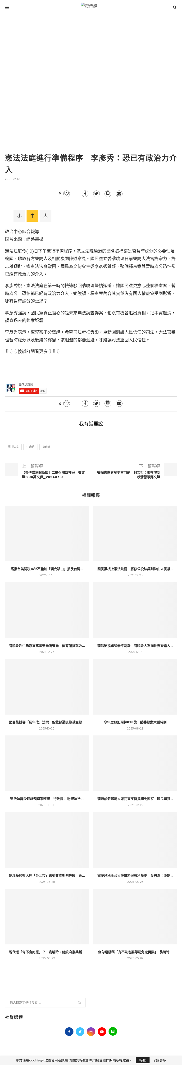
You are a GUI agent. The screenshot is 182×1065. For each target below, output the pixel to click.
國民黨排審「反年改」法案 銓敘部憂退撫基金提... (47, 722)
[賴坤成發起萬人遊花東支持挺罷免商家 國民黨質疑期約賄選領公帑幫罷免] (135, 763)
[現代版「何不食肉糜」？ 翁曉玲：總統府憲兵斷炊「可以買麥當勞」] (47, 916)
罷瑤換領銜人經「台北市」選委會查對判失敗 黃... (47, 875)
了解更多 (159, 1060)
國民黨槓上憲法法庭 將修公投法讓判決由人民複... (135, 568)
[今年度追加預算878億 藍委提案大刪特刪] (135, 687)
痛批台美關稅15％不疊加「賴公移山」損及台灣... (47, 568)
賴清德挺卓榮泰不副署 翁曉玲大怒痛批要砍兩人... (135, 645)
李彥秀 (30, 447)
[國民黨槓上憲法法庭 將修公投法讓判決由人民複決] (135, 533)
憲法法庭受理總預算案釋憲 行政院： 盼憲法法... (46, 798)
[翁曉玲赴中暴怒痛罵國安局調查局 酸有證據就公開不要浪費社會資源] (47, 610)
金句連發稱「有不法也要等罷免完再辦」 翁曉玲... (135, 952)
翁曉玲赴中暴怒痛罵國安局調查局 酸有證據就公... (47, 645)
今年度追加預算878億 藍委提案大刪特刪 (135, 722)
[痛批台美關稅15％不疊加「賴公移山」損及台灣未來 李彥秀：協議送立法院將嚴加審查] (47, 533)
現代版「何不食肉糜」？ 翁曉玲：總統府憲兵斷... (47, 952)
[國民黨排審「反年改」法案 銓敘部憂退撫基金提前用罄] (47, 687)
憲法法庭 (13, 447)
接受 (142, 1060)
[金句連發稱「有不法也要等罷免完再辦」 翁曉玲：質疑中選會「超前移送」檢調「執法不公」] (135, 916)
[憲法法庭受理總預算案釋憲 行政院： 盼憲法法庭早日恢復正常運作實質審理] (47, 763)
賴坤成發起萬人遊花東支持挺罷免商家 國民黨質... (135, 798)
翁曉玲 (46, 447)
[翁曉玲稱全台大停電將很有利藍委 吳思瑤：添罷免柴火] (135, 840)
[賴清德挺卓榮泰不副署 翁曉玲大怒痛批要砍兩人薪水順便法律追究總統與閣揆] (135, 610)
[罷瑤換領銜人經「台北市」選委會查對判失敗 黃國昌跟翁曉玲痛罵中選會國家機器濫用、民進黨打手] (47, 840)
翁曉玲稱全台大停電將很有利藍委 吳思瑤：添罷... (135, 875)
